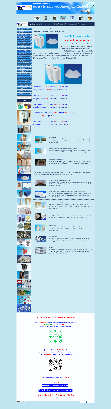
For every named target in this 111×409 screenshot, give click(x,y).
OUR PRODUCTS (52, 137)
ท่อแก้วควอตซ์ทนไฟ (53, 236)
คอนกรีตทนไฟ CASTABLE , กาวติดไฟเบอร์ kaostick (44, 171)
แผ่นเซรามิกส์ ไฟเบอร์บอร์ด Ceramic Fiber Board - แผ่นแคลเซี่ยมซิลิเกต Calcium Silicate (67, 191)
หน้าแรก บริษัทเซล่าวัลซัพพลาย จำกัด (40, 28)
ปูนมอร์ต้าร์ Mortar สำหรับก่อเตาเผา (56, 160)
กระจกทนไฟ (51, 248)
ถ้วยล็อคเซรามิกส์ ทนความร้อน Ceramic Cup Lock (59, 203)
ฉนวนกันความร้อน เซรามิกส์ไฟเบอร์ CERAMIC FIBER (59, 180)
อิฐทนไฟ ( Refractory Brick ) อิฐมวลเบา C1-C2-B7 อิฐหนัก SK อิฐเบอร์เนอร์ (64, 148)
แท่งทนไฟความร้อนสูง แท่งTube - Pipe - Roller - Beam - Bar (61, 214)
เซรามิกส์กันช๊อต (52, 225)
